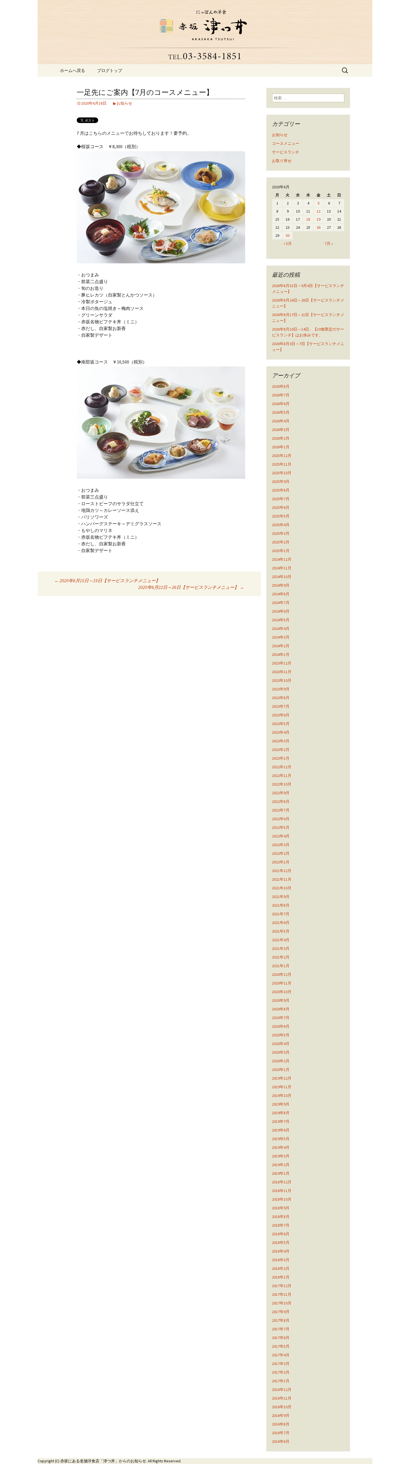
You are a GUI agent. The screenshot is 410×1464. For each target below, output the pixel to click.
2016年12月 (281, 1389)
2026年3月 (281, 429)
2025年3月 (281, 533)
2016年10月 (281, 1406)
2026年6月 (281, 403)
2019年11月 (281, 1086)
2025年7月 (281, 498)
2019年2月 (281, 1164)
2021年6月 (281, 922)
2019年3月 (281, 1156)
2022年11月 (281, 775)
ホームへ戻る (72, 70)
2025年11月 (281, 464)
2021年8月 (281, 905)
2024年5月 (281, 619)
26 (318, 227)
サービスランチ (285, 152)
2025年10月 (281, 472)
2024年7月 (281, 602)
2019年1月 (281, 1173)
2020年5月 (281, 1034)
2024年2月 (281, 645)
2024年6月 (281, 611)
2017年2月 (281, 1372)
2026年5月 (281, 412)
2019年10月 (281, 1095)
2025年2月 (281, 542)
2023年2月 (281, 749)
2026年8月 (281, 386)
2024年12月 (281, 559)
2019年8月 (281, 1112)
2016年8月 (281, 1424)
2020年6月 (281, 1026)
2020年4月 (281, 1043)
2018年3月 (281, 1259)
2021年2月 (281, 957)
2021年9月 (281, 896)
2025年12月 (281, 455)
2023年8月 (281, 697)
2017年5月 (281, 1346)
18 (308, 219)
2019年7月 (281, 1121)
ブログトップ (109, 70)
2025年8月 (281, 490)
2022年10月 (281, 784)
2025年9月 (281, 481)
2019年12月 (281, 1078)
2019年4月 (281, 1147)
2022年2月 (281, 853)
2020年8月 (281, 1009)
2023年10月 (281, 680)
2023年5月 (281, 723)
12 (318, 211)
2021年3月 (281, 948)
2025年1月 (281, 550)
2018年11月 (281, 1190)
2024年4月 (281, 628)
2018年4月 (281, 1251)
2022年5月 (281, 827)
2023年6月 (281, 714)
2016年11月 (281, 1398)
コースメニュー (285, 143)
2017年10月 (281, 1303)
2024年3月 (281, 637)
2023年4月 (281, 732)
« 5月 (287, 243)
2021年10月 (281, 887)
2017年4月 (281, 1354)
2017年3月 (281, 1363)
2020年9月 (281, 1000)
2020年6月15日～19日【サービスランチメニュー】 (107, 580)
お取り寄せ (281, 160)
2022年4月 (281, 836)
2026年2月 (281, 438)
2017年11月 (281, 1294)
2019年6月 (281, 1130)
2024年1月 (281, 654)
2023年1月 (281, 758)
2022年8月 (281, 801)
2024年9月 (281, 585)
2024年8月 (281, 593)
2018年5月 (281, 1242)
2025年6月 (281, 507)
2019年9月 (281, 1104)
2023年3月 (281, 740)
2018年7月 (281, 1225)
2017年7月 (281, 1328)
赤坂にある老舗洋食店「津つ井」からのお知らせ (103, 1460)
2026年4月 (281, 420)
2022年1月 (281, 862)
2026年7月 (281, 395)
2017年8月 (281, 1320)
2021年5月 (281, 931)
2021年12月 (281, 870)
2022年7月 (281, 810)
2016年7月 (281, 1432)
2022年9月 (281, 792)
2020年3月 (281, 1052)
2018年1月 (281, 1277)
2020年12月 (281, 974)
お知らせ (124, 103)
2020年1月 (281, 1069)
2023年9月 (281, 689)
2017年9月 (281, 1311)
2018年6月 (281, 1233)
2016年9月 (281, 1415)
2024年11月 (281, 567)
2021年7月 (281, 913)
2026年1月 (281, 446)
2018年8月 (281, 1216)
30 (288, 235)
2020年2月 (281, 1060)
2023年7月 (281, 706)
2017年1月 (281, 1380)
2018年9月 (281, 1207)
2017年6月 (281, 1337)
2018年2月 (281, 1268)
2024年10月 (281, 576)
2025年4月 (281, 524)
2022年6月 (281, 818)
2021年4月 (281, 939)
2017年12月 (281, 1285)
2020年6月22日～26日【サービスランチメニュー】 (191, 587)
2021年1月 (281, 965)
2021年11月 (281, 879)
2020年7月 (281, 1017)
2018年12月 (281, 1181)
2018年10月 (281, 1199)
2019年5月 (281, 1138)
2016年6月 (281, 1441)
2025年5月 (281, 516)
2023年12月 (281, 663)
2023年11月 (281, 671)
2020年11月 (281, 983)
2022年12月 (281, 766)
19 (318, 219)
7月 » (329, 243)
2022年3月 (281, 844)
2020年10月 (281, 991)
